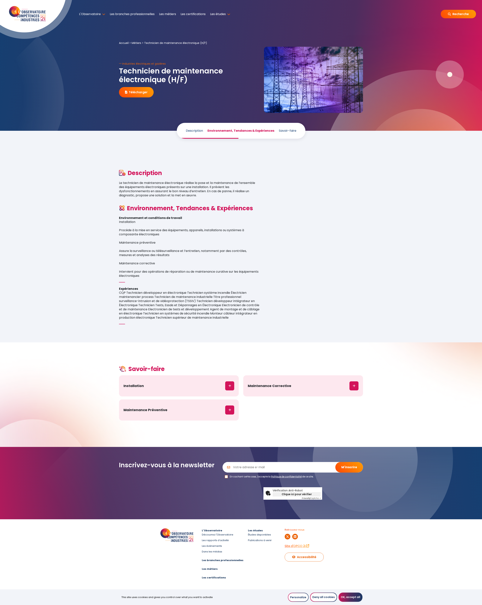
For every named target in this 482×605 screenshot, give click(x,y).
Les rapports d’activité (215, 540)
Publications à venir (260, 540)
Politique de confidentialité (286, 476)
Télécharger (138, 92)
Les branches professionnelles (132, 14)
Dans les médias (212, 551)
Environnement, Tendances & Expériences (240, 131)
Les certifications (193, 14)
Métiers (136, 43)
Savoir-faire (287, 131)
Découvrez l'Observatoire (217, 534)
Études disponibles (259, 534)
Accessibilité (306, 557)
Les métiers (167, 14)
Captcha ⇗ (311, 498)
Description (194, 131)
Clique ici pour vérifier (297, 494)
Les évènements (212, 546)
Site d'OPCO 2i (295, 546)
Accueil (124, 43)
